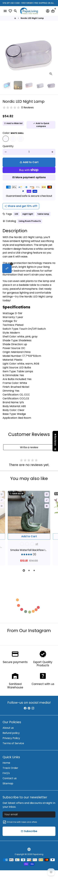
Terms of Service (13, 743)
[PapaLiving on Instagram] (33, 708)
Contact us (10, 778)
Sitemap (8, 783)
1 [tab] (24, 570)
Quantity (8, 146)
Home (6, 763)
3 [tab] (34, 570)
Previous (6, 52)
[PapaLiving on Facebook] (25, 708)
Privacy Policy (11, 738)
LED (16, 214)
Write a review (29, 447)
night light (27, 214)
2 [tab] (29, 570)
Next (52, 527)
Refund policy (11, 733)
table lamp (43, 214)
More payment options (30, 177)
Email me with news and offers (22, 822)
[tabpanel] (29, 528)
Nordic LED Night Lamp (32, 18)
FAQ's (6, 773)
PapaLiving (38, 854)
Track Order (10, 768)
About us (8, 728)
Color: (13, 133)
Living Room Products (30, 221)
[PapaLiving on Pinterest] (29, 708)
